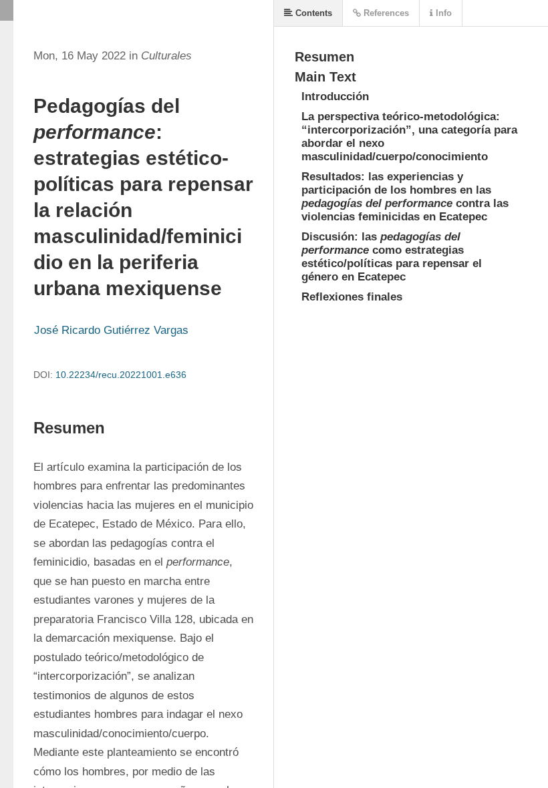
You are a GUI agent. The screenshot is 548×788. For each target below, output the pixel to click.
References (385, 13)
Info (442, 13)
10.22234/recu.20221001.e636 (120, 374)
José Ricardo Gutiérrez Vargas (111, 330)
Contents (312, 13)
